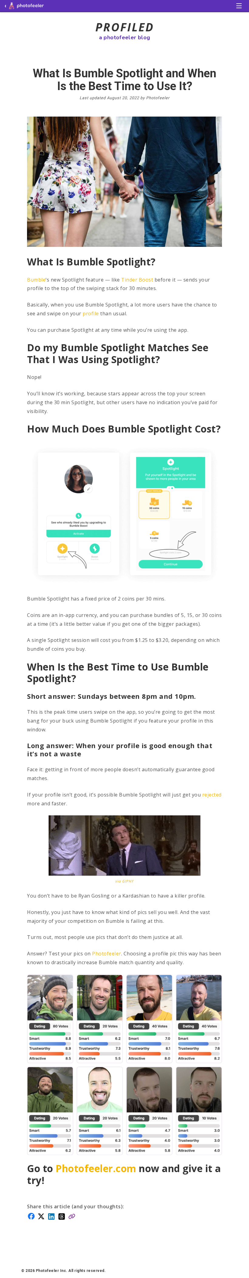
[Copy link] (71, 1216)
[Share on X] (41, 1216)
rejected (212, 794)
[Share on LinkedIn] (51, 1216)
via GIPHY (124, 881)
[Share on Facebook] (31, 1215)
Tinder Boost (137, 279)
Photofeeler (106, 953)
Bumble (36, 279)
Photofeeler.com (96, 1168)
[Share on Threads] (61, 1216)
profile (91, 313)
